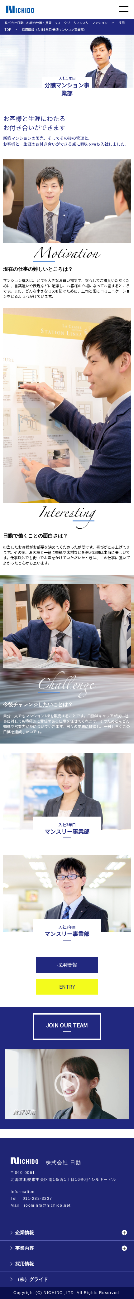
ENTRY (67, 986)
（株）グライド (31, 1279)
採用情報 (67, 964)
